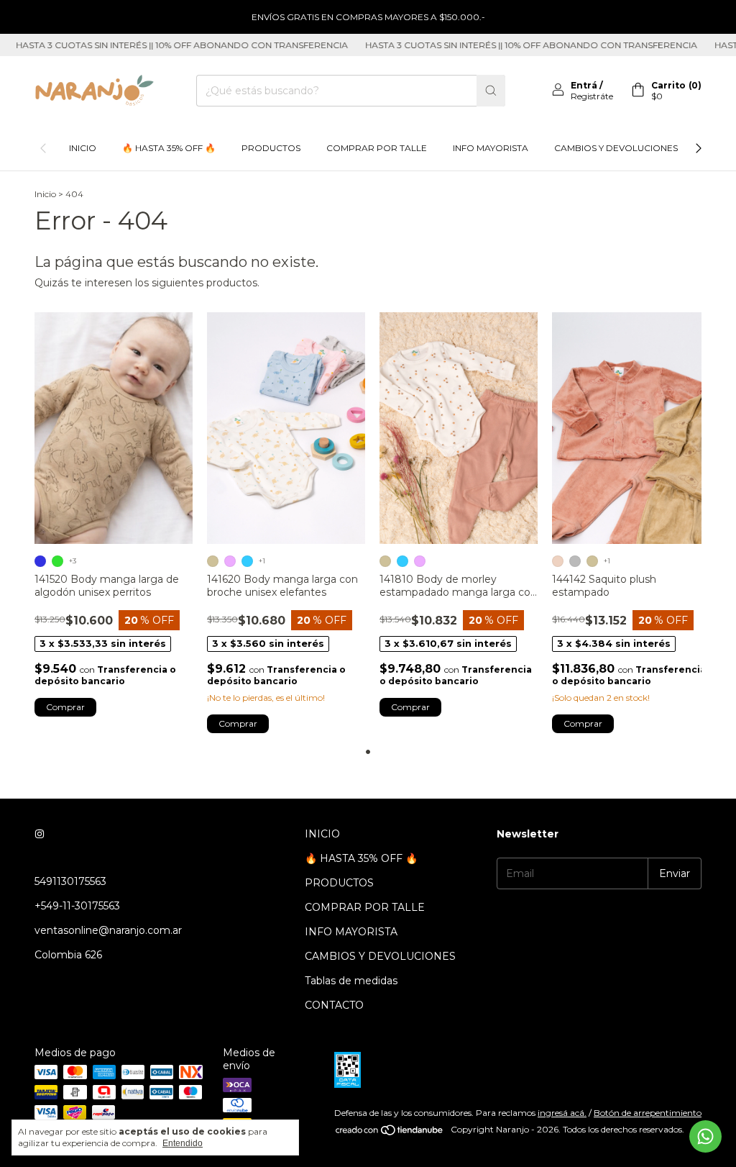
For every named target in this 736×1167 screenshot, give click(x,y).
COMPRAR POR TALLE (376, 147)
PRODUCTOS (271, 147)
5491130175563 (70, 881)
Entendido (182, 1143)
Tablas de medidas (351, 980)
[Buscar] (491, 90)
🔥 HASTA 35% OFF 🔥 (169, 147)
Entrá (584, 85)
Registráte (592, 96)
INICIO (82, 147)
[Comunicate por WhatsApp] (705, 1136)
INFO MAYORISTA (490, 147)
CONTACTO (334, 1005)
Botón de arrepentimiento (648, 1112)
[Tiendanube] (390, 1132)
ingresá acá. (562, 1112)
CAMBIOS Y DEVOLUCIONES (616, 147)
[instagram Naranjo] (39, 833)
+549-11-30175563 (77, 905)
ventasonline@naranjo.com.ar (108, 930)
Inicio (45, 194)
